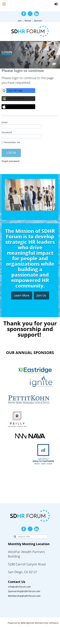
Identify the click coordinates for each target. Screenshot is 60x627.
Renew (28, 20)
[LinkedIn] (36, 13)
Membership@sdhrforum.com (24, 595)
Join (20, 20)
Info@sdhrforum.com (19, 586)
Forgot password (10, 161)
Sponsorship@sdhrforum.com (24, 591)
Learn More (21, 295)
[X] (30, 13)
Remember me (12, 142)
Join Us (41, 295)
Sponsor (38, 20)
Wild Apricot (27, 622)
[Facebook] (23, 13)
